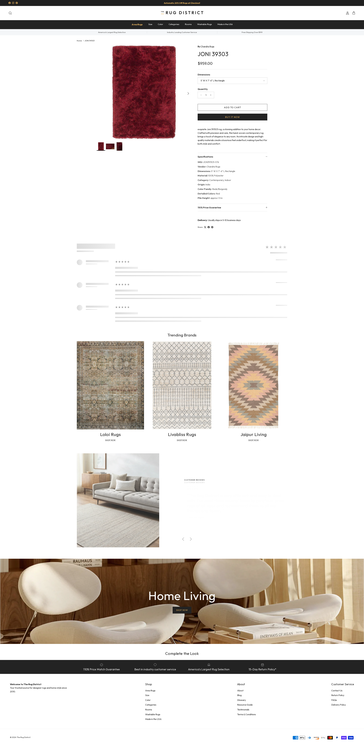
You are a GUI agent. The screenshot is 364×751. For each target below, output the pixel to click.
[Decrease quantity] (200, 95)
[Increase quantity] (211, 95)
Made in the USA (225, 24)
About (240, 690)
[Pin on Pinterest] (212, 227)
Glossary (241, 700)
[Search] (10, 13)
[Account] (347, 13)
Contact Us (336, 690)
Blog (239, 695)
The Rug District (23, 737)
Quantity (203, 89)
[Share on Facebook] (209, 227)
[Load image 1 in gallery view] (144, 92)
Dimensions (204, 74)
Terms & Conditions (246, 714)
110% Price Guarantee (209, 207)
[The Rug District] (182, 13)
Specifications (205, 156)
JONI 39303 (90, 40)
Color (160, 24)
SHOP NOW (182, 610)
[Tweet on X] (205, 227)
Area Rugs (137, 24)
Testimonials (243, 709)
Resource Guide (245, 704)
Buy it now (232, 117)
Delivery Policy (338, 704)
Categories (174, 24)
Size (150, 24)
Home (79, 40)
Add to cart (232, 107)
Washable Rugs (204, 24)
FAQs (334, 700)
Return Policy (337, 695)
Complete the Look (182, 653)
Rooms (188, 24)
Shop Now (110, 440)
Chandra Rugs (207, 46)
